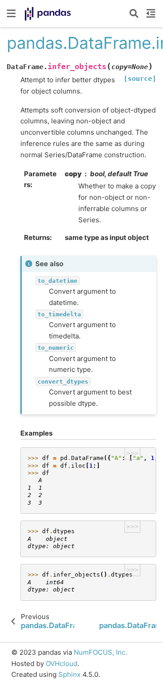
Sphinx (69, 674)
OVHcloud (61, 663)
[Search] (134, 14)
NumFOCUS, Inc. (100, 652)
